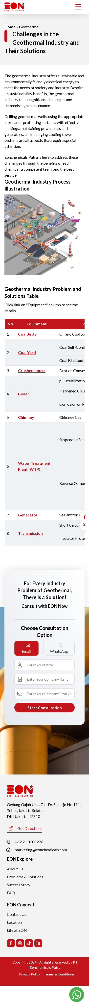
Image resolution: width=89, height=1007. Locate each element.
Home (10, 26)
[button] (84, 517)
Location (14, 922)
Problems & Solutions (25, 876)
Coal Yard (27, 352)
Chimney (26, 417)
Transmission (30, 533)
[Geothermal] (44, 234)
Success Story (18, 884)
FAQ (11, 892)
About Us (15, 868)
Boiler (23, 393)
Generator (28, 514)
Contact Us (16, 914)
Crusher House (31, 370)
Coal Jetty (27, 334)
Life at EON (17, 930)
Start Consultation (44, 707)
